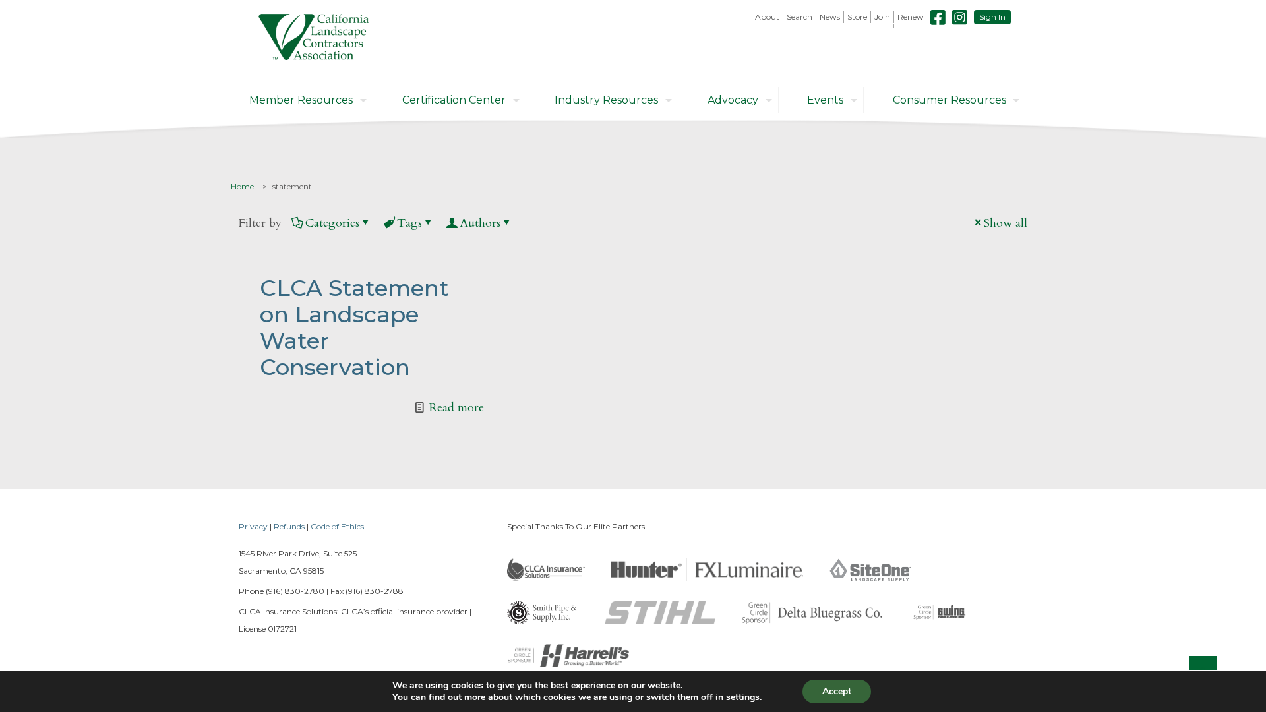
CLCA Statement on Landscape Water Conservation (354, 327)
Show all (1005, 223)
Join (882, 17)
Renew (910, 17)
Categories (332, 223)
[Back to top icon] (1203, 670)
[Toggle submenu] (767, 26)
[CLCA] (313, 40)
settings (743, 697)
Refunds (289, 526)
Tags (409, 223)
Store (857, 17)
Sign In (992, 17)
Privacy (253, 526)
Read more (456, 408)
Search (799, 17)
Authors (480, 223)
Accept (836, 691)
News (830, 17)
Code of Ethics (337, 526)
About (767, 17)
